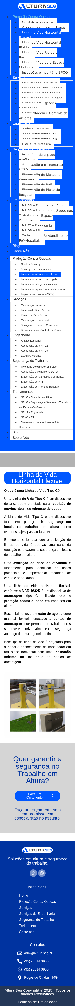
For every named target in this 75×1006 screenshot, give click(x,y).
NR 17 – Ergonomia (37, 225)
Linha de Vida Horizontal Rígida (40, 44)
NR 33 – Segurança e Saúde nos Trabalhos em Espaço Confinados (46, 215)
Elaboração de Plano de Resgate (39, 192)
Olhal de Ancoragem (38, 22)
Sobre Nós (21, 251)
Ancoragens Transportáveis (43, 27)
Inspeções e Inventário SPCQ (45, 72)
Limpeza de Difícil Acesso (42, 88)
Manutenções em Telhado (42, 98)
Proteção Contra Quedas (32, 17)
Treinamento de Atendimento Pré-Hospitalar (43, 238)
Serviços (19, 78)
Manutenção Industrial (39, 83)
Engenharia (21, 123)
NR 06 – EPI (31, 230)
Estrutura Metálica (36, 144)
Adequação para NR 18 (40, 139)
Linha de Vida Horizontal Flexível (40, 34)
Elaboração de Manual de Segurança (40, 177)
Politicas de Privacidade (38, 1002)
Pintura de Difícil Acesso (41, 93)
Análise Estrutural (36, 129)
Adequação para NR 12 (40, 134)
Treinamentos (23, 200)
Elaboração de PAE (37, 185)
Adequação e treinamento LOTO (41, 167)
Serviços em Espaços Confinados (37, 105)
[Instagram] (42, 873)
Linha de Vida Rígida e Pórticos (38, 54)
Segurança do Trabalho (31, 149)
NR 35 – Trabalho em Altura (44, 205)
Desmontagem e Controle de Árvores (43, 115)
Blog (16, 246)
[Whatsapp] (33, 873)
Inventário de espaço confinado (37, 157)
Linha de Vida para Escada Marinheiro (41, 64)
